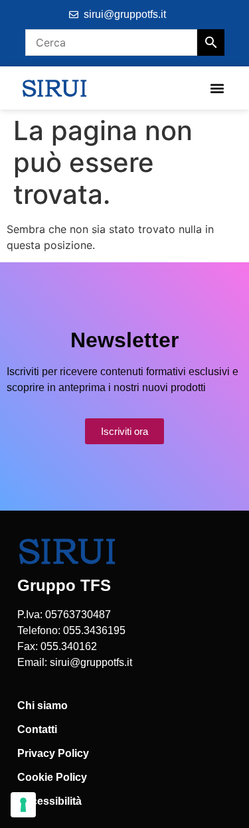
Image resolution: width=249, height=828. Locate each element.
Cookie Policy (52, 777)
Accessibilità (49, 801)
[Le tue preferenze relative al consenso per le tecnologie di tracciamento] (23, 804)
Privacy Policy (53, 753)
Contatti (37, 729)
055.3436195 (94, 630)
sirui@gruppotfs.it (91, 662)
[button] (217, 88)
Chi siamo (42, 705)
